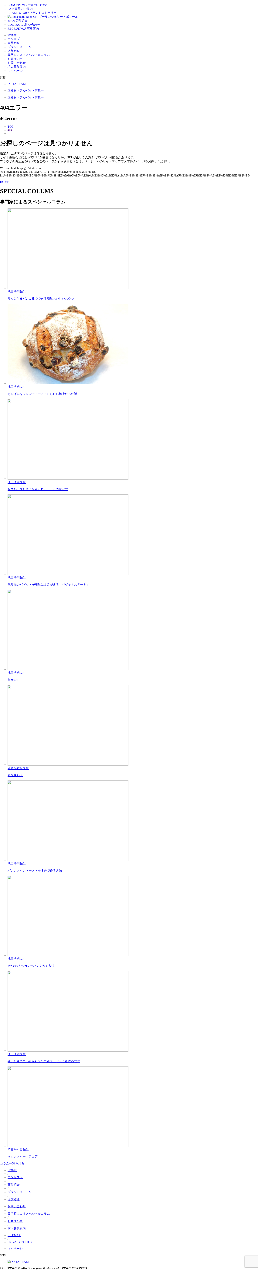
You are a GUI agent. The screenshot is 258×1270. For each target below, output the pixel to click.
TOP (10, 126)
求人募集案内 (17, 66)
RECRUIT (23, 28)
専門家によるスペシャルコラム (29, 54)
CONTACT (24, 24)
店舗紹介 (14, 50)
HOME (12, 35)
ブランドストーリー (21, 47)
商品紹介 (14, 43)
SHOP (18, 20)
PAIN (20, 8)
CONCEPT (28, 4)
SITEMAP (14, 1235)
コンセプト (15, 39)
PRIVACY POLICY (20, 1242)
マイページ (15, 70)
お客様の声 (15, 58)
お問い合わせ (17, 62)
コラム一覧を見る (12, 1163)
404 (10, 130)
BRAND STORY (32, 12)
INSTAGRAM (17, 84)
